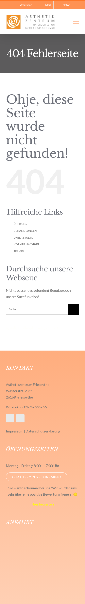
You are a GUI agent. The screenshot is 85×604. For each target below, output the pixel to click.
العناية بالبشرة (16, 327)
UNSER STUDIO (23, 237)
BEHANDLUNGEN (25, 230)
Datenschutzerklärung (43, 431)
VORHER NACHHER (27, 244)
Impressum (14, 431)
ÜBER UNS (20, 223)
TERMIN (19, 251)
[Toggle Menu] (76, 21)
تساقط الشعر (53, 327)
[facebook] (10, 418)
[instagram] (20, 418)
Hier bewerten (42, 504)
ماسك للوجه (35, 327)
